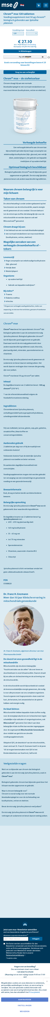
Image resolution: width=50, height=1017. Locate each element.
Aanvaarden (24, 1000)
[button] (24, 5)
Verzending (31, 45)
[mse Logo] (10, 5)
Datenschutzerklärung (15, 955)
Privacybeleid (34, 992)
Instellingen (25, 1005)
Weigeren (25, 1011)
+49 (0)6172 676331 (25, 972)
